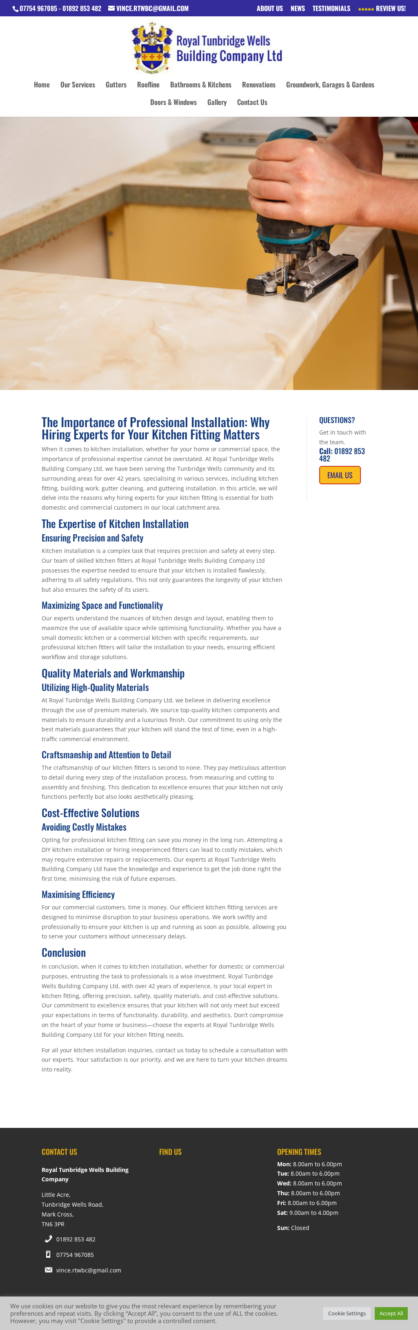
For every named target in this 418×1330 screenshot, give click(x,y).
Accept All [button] (391, 1313)
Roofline (148, 85)
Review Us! (390, 9)
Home (42, 85)
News (298, 9)
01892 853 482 (76, 1239)
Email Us (340, 475)
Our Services (77, 85)
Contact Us (252, 103)
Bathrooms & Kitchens (200, 85)
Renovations (259, 85)
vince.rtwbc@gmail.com (88, 1270)
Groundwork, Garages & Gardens (330, 85)
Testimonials (331, 9)
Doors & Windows (173, 103)
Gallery (217, 103)
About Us (270, 9)
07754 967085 (75, 1255)
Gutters (116, 85)
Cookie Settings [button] (347, 1313)
